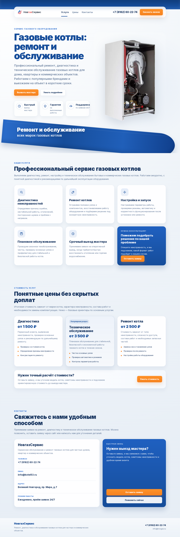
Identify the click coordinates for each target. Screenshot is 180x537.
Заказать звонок (151, 12)
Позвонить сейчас (134, 500)
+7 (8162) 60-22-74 (125, 12)
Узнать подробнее (52, 92)
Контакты (87, 12)
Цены (75, 12)
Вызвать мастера (26, 92)
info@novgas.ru (159, 529)
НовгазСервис (24, 523)
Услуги (65, 12)
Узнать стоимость (149, 379)
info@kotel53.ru (27, 474)
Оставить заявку (133, 258)
